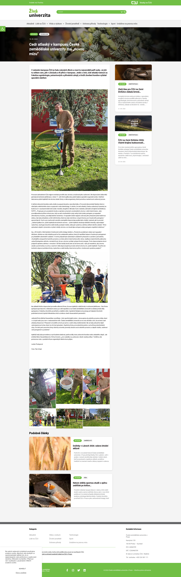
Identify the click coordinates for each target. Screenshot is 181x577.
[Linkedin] (84, 570)
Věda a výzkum (55, 24)
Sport (113, 24)
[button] (2, 29)
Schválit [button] (22, 568)
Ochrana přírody (89, 24)
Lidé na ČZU (40, 24)
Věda (85, 477)
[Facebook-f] (67, 570)
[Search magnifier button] (124, 11)
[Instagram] (73, 570)
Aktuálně (30, 24)
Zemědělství (88, 440)
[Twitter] (78, 570)
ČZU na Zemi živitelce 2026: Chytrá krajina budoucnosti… (131, 141)
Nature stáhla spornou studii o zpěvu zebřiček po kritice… (90, 484)
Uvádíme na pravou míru (127, 24)
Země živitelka (133, 84)
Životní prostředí (72, 24)
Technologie (102, 24)
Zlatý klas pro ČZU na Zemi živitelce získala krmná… (130, 90)
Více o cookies (21, 573)
